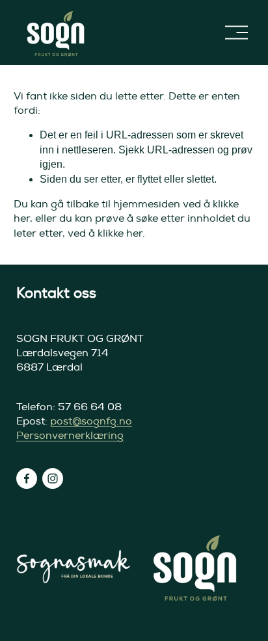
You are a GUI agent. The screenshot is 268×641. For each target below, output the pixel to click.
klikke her (120, 233)
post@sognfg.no (91, 421)
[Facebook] (26, 478)
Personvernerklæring (70, 435)
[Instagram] (52, 478)
